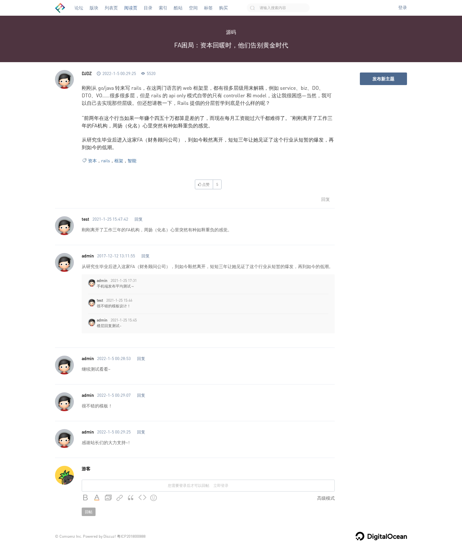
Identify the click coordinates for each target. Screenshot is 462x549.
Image (108, 498)
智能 (132, 160)
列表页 (111, 7)
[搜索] (252, 7)
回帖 (88, 511)
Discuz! (109, 536)
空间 (193, 7)
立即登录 (220, 485)
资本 (92, 160)
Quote (131, 498)
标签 (208, 7)
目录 (148, 7)
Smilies (154, 498)
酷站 (178, 7)
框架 (118, 160)
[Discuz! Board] (60, 8)
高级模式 (326, 498)
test (85, 219)
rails (105, 160)
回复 (325, 199)
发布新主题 (383, 78)
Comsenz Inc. (70, 536)
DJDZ (87, 73)
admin (88, 255)
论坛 (78, 7)
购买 (223, 7)
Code (142, 498)
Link (120, 498)
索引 (163, 7)
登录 (402, 7)
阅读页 (130, 7)
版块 (94, 7)
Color (97, 498)
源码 (231, 32)
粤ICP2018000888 (131, 536)
